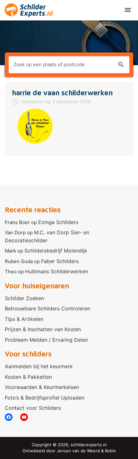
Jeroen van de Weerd (78, 450)
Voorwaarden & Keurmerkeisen (42, 387)
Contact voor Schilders (33, 408)
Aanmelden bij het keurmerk (39, 366)
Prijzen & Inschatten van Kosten (43, 329)
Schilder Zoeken (24, 298)
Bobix (110, 450)
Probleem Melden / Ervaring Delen (46, 340)
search (121, 64)
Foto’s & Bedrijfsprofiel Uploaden (44, 397)
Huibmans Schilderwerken (56, 271)
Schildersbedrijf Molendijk (55, 250)
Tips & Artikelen (24, 319)
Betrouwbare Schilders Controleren (47, 308)
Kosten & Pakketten (28, 377)
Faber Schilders (60, 261)
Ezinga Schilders (58, 222)
